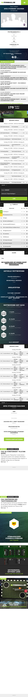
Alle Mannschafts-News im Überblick (11, 103)
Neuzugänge (26, 252)
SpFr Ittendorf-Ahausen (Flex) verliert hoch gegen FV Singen (12, 94)
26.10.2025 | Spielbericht (5, 97)
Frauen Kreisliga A (14, 31)
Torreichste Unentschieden (26, 346)
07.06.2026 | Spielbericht (5, 70)
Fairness (2, 205)
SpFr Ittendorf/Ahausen (14, 406)
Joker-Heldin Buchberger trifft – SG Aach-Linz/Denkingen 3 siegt (13, 100)
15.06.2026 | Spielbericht (5, 63)
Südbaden (16, 6)
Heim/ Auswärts (26, 205)
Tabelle (15, 204)
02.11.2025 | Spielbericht (5, 92)
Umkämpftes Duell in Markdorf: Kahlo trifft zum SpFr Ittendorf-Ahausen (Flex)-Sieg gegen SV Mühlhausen (13, 67)
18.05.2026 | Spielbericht (5, 76)
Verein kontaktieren (14, 439)
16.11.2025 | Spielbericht (5, 86)
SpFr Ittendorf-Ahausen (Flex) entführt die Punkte (13, 89)
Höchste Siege (14, 346)
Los (14, 198)
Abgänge (2, 252)
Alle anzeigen (13, 342)
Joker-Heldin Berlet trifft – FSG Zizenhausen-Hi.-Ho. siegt (13, 84)
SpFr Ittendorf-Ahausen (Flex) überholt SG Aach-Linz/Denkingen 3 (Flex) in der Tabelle (13, 78)
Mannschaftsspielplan (2, 120)
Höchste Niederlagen (2, 346)
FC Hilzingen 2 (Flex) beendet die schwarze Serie (13, 73)
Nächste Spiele (14, 120)
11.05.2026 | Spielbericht (5, 81)
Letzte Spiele (26, 120)
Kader (14, 252)
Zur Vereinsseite (14, 10)
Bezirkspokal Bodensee (14, 280)
